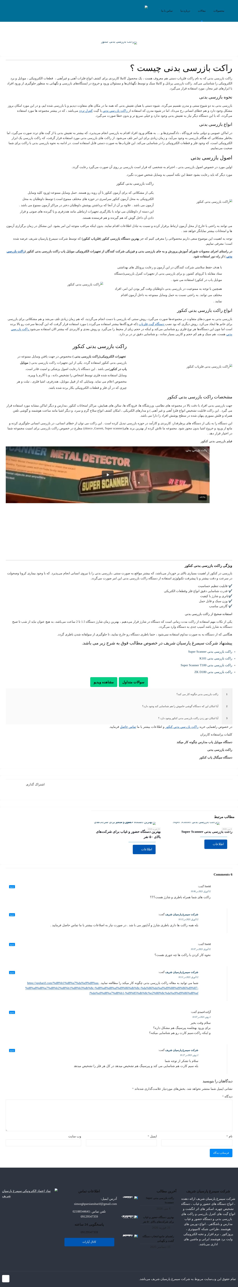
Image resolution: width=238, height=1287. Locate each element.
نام (229, 1136)
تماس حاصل (128, 727)
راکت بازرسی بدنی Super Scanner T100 (206, 665)
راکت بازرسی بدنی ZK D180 (213, 672)
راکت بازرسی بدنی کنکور (181, 727)
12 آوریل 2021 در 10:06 (201, 891)
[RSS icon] (14, 1279)
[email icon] (18, 1279)
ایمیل (152, 1136)
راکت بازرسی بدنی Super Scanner (210, 651)
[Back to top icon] (5, 1278)
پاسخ (12, 887)
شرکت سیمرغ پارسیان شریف (181, 914)
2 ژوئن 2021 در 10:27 (189, 1055)
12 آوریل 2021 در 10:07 (201, 949)
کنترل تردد (86, 110)
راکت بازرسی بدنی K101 (215, 658)
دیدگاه (227, 1096)
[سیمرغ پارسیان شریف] (119, 11)
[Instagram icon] (21, 1279)
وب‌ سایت (74, 1136)
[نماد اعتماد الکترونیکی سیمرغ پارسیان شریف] (29, 1196)
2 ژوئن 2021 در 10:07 (201, 1017)
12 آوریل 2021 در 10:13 (188, 919)
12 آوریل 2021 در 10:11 (188, 977)
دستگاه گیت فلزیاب (152, 324)
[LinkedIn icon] (25, 1279)
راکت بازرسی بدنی (115, 110)
